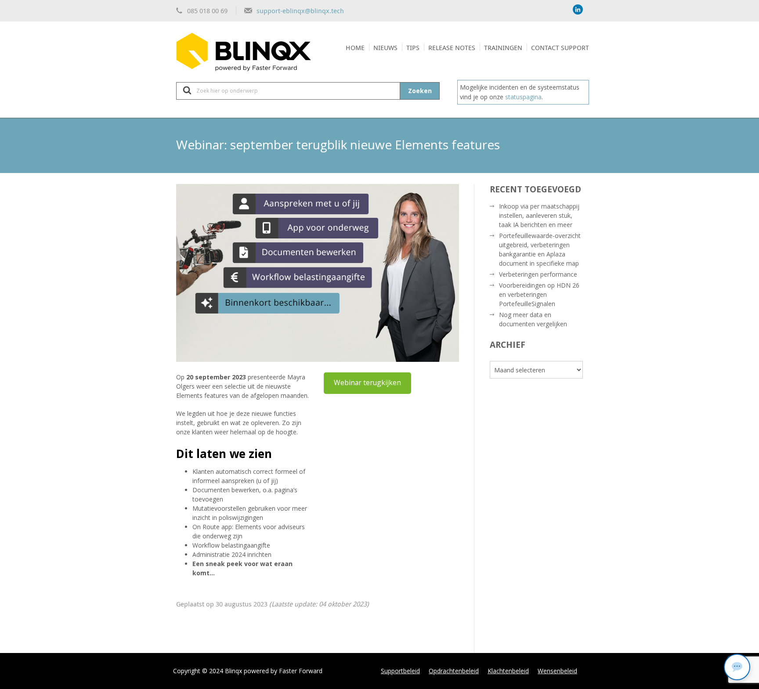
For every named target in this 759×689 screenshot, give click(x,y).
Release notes (451, 47)
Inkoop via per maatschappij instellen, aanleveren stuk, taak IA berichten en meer (539, 215)
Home (355, 47)
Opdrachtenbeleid (454, 671)
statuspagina (523, 97)
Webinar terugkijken (367, 382)
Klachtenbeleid (508, 671)
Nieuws (385, 47)
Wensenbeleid (557, 671)
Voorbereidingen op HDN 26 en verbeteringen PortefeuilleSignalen (539, 294)
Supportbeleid (400, 671)
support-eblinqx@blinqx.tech (300, 10)
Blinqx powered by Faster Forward (273, 671)
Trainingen (503, 47)
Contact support (560, 47)
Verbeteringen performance (538, 274)
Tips (412, 47)
